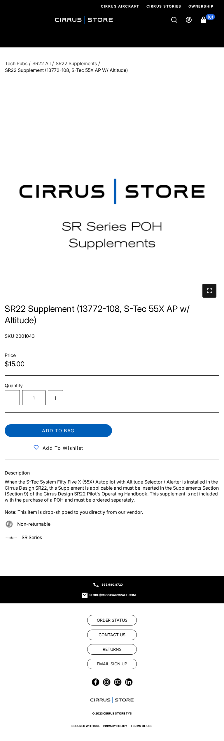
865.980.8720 (112, 584)
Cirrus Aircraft (120, 6)
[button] (208, 20)
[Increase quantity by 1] (55, 397)
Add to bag (58, 430)
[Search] (174, 20)
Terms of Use (141, 726)
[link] (210, 701)
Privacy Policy (115, 726)
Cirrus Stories (163, 6)
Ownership (201, 6)
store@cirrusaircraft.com (112, 595)
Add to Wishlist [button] (63, 448)
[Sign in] (189, 20)
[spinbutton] (34, 397)
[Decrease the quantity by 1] (12, 397)
